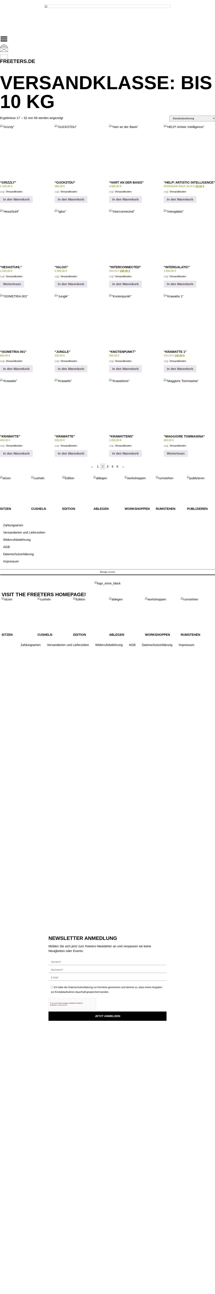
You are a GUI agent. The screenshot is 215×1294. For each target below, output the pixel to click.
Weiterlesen (12, 284)
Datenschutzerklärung (18, 554)
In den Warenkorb (16, 199)
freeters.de (17, 61)
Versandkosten (14, 191)
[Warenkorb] (4, 57)
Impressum (11, 561)
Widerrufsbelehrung (17, 539)
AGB (6, 547)
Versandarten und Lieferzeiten (24, 532)
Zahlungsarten (13, 525)
